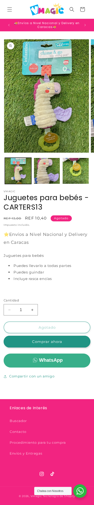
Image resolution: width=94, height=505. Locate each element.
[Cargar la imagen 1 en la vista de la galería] (18, 171)
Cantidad (11, 300)
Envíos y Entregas (26, 453)
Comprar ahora (47, 341)
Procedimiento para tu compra (38, 442)
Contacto (18, 432)
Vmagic (36, 496)
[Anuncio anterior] (9, 25)
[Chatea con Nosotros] (80, 491)
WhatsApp (51, 360)
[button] (9, 9)
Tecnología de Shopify (59, 496)
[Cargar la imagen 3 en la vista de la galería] (75, 171)
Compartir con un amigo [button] (31, 376)
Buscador (18, 421)
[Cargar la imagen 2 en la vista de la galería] (47, 171)
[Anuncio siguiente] (85, 25)
